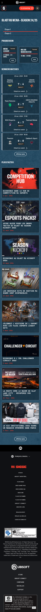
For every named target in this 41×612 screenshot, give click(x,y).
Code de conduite (20, 519)
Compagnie (20, 582)
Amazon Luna (20, 507)
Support (20, 589)
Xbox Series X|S (20, 489)
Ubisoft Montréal (21, 476)
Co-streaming (25, 8)
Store (20, 574)
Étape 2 (8, 33)
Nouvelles (20, 586)
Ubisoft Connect (20, 578)
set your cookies (15, 608)
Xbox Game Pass (20, 485)
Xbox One (20, 492)
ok (34, 607)
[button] (20, 84)
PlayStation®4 (21, 500)
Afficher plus (20, 154)
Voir (12, 60)
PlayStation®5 (20, 496)
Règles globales (20, 516)
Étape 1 (8, 29)
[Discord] (20, 448)
